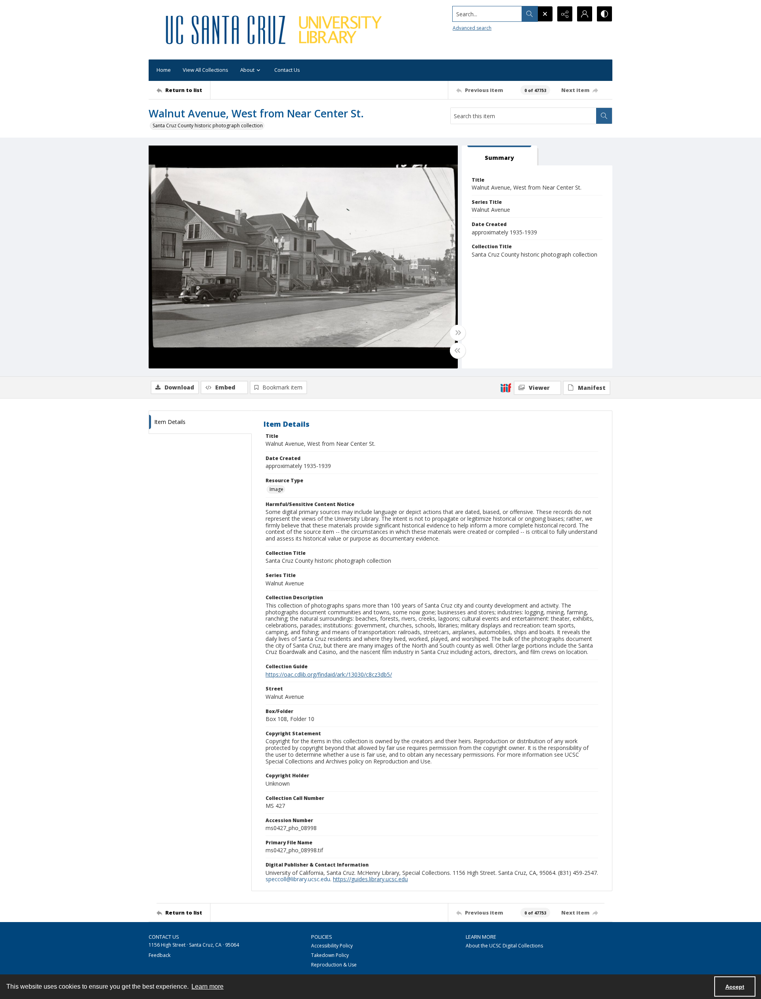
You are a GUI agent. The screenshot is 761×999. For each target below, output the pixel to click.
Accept (734, 987)
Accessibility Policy (332, 945)
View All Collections (205, 69)
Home (164, 69)
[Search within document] (604, 116)
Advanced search (472, 28)
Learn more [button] (207, 986)
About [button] (247, 69)
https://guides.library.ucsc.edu (370, 879)
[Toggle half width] (458, 351)
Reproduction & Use (334, 964)
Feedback (159, 955)
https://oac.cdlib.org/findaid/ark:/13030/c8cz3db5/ (329, 674)
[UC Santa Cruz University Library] (275, 30)
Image (276, 489)
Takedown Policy (330, 955)
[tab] (499, 156)
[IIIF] (505, 387)
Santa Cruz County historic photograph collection (208, 125)
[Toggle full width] (458, 333)
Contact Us (287, 69)
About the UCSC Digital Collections (504, 945)
